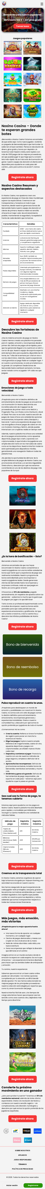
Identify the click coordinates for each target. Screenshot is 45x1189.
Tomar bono (22, 26)
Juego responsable (22, 1160)
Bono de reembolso (23, 667)
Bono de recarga (22, 689)
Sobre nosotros (22, 1150)
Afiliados (22, 1155)
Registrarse (33, 1185)
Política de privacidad (22, 1169)
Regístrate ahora (23, 177)
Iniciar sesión (12, 1185)
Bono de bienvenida (22, 644)
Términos (22, 1164)
